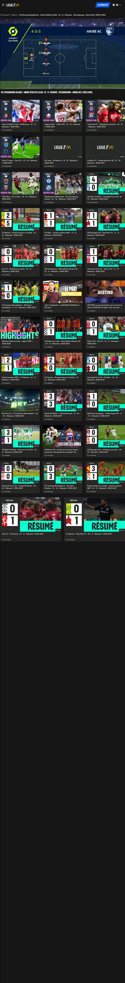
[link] (6, 15)
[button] (3, 5)
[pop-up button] (114, 84)
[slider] (54, 84)
